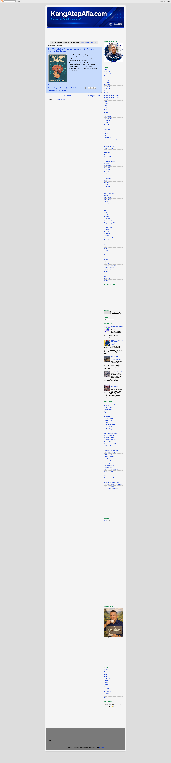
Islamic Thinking (108, 148)
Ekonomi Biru (108, 116)
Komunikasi (107, 178)
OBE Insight (107, 463)
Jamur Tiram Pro (108, 431)
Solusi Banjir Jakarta (117, 371)
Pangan (106, 214)
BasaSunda (107, 93)
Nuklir (105, 208)
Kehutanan (107, 163)
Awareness (107, 84)
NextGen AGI (107, 461)
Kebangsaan (107, 159)
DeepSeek (107, 678)
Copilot (106, 674)
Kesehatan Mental (109, 171)
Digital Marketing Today (110, 414)
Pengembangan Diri (109, 223)
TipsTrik (106, 272)
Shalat (106, 250)
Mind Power (107, 199)
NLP (105, 206)
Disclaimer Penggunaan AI (111, 73)
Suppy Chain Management (111, 482)
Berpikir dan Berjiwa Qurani (111, 97)
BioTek (106, 99)
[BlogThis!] (90, 88)
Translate (117, 706)
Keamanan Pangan (109, 439)
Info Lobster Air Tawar (110, 426)
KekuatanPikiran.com (110, 441)
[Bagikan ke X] (92, 88)
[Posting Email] (85, 88)
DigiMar (106, 103)
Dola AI (106, 680)
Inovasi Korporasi (109, 146)
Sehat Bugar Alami (109, 473)
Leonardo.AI (107, 691)
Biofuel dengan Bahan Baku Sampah (115, 386)
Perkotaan (107, 225)
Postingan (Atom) (60, 99)
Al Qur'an (106, 80)
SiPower (106, 252)
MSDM (106, 201)
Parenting (106, 216)
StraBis (106, 259)
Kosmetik (106, 182)
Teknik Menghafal (109, 486)
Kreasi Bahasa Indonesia (111, 450)
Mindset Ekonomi (109, 456)
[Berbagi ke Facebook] (93, 88)
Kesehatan (107, 169)
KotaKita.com (108, 448)
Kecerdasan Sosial (109, 161)
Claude (106, 672)
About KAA (107, 71)
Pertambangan (108, 227)
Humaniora (107, 142)
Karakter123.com (109, 437)
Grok (105, 687)
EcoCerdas (107, 416)
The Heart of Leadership (111, 488)
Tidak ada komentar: (77, 88)
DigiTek (106, 105)
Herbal (106, 133)
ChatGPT (106, 670)
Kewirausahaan (108, 174)
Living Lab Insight (109, 454)
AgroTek (106, 76)
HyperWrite (107, 689)
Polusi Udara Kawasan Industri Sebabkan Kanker (116, 358)
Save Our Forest (108, 471)
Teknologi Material (109, 267)
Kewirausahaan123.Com (111, 443)
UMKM (106, 276)
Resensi (106, 240)
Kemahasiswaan (108, 165)
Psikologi (63, 90)
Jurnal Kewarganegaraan (111, 433)
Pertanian (106, 229)
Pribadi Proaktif (108, 467)
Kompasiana (107, 176)
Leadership (107, 186)
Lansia (106, 184)
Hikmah (106, 135)
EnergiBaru (107, 120)
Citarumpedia (108, 409)
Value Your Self (108, 278)
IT (104, 150)
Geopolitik (107, 129)
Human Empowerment (110, 139)
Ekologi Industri (108, 418)
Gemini (106, 684)
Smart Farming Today (110, 478)
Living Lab (107, 189)
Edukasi (106, 108)
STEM (105, 257)
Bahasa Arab (107, 88)
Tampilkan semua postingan (89, 42)
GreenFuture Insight (109, 424)
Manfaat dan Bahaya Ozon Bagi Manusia (117, 327)
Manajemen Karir (109, 193)
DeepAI (106, 676)
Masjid (106, 195)
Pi (104, 695)
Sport (105, 255)
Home (105, 69)
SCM (105, 246)
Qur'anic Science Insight (111, 469)
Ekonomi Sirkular (109, 118)
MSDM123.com (108, 458)
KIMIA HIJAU (107, 446)
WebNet (106, 280)
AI (104, 78)
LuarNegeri (107, 191)
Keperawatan (108, 167)
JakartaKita (107, 152)
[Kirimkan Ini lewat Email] (88, 88)
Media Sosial (107, 197)
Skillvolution (107, 476)
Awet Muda (107, 86)
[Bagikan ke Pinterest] (95, 88)
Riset (105, 242)
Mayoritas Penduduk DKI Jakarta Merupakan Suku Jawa (117, 342)
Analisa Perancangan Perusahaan (110, 404)
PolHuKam (107, 233)
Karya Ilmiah (107, 157)
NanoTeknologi (108, 203)
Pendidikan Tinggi (109, 220)
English (106, 122)
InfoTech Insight (108, 429)
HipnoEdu (107, 422)
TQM (105, 274)
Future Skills (107, 127)
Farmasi (106, 125)
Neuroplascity (56, 90)
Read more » (51, 85)
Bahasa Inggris (108, 91)
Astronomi (107, 82)
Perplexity (107, 693)
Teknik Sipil (107, 263)
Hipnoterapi (107, 137)
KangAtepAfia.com (109, 435)
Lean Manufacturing (109, 452)
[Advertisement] (78, 34)
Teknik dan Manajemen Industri (113, 484)
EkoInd (106, 114)
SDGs (105, 248)
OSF (105, 210)
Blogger (101, 747)
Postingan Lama (93, 96)
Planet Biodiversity (109, 465)
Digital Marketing (108, 412)
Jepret (106, 154)
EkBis (105, 110)
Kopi (105, 180)
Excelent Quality (108, 420)
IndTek (106, 144)
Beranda (67, 96)
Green (106, 131)
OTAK (105, 212)
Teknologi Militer (108, 269)
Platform (106, 231)
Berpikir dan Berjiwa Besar (111, 95)
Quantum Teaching (109, 237)
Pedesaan (107, 218)
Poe (105, 697)
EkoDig (106, 112)
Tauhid (106, 261)
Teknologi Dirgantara (110, 265)
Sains (105, 244)
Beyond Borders (108, 407)
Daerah (106, 101)
